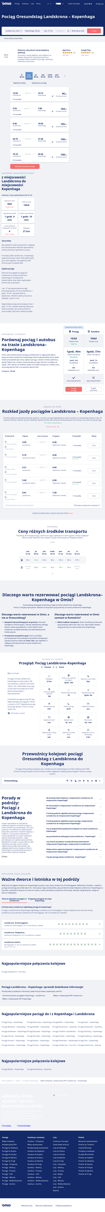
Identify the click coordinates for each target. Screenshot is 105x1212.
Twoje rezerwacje (74, 4)
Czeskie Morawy (84, 1148)
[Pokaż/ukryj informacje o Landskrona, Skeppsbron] (99, 934)
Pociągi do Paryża (9, 1154)
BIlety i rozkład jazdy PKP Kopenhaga (16, 999)
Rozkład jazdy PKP (9, 1144)
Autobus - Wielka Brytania (38, 1181)
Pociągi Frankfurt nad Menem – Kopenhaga (69, 1031)
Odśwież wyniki (51, 427)
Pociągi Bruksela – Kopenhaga (38, 1031)
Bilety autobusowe (35, 1144)
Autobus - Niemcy (35, 1167)
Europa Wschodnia (86, 1154)
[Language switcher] (60, 3)
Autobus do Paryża (35, 1158)
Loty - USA (57, 1177)
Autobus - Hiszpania (36, 1141)
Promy (38, 4)
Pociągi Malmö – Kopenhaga (38, 1040)
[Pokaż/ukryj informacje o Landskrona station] (99, 944)
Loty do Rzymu (59, 1151)
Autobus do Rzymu (35, 1154)
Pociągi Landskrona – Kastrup (89, 1045)
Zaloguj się (99, 4)
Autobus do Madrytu (36, 1151)
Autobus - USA (33, 1174)
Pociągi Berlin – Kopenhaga (63, 1022)
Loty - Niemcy (58, 1167)
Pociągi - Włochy (8, 1177)
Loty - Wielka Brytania (61, 1184)
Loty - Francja (58, 1171)
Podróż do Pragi (85, 1174)
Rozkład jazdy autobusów (38, 1148)
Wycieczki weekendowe (87, 1141)
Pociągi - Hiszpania (9, 1164)
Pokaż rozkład (9, 234)
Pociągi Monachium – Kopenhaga (65, 1027)
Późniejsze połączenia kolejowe (86, 505)
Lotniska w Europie (60, 1141)
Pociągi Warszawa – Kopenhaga (39, 1022)
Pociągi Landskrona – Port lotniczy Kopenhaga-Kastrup (23, 972)
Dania (18, 1081)
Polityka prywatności (64, 1206)
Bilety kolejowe (8, 1141)
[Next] (64, 75)
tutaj (71, 513)
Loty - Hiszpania (59, 1164)
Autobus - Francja (35, 1171)
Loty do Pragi (58, 1161)
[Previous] (21, 552)
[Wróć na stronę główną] (8, 3)
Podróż (81, 1137)
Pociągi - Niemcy (8, 1167)
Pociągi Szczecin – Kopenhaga (13, 1040)
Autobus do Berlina (35, 1161)
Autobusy (25, 4)
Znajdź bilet (10, 207)
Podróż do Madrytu (86, 1161)
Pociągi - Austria (8, 1184)
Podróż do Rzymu (85, 1164)
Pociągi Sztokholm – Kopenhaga (14, 1031)
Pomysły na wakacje (86, 1151)
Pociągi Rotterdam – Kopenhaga (65, 1040)
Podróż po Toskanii (86, 1144)
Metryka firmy (26, 1206)
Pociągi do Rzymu (9, 1151)
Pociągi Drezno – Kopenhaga (38, 1045)
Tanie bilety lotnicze (61, 1144)
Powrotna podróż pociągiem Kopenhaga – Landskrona (23, 995)
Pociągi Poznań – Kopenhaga (13, 1036)
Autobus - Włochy (35, 1177)
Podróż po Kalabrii (85, 1158)
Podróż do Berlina (85, 1171)
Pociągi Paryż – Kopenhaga (12, 1022)
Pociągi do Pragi (8, 1161)
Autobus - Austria (35, 1184)
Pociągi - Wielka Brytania (12, 1181)
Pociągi (17, 4)
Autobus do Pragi (35, 1164)
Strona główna (7, 1081)
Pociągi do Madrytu (10, 1148)
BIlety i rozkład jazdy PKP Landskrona (67, 995)
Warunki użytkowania (44, 1206)
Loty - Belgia (58, 1174)
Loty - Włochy (58, 1181)
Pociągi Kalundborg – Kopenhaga (40, 1069)
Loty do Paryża (59, 1154)
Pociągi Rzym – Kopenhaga (88, 1022)
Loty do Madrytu (59, 1148)
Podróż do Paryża (85, 1167)
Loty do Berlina (59, 1158)
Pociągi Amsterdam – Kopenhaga (91, 1027)
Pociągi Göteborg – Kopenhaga (90, 1036)
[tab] (19, 82)
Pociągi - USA (7, 1174)
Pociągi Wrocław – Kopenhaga (38, 1036)
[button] (48, 30)
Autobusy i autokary (36, 1137)
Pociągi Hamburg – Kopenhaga (90, 1031)
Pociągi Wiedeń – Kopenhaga (38, 1027)
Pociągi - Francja (8, 1171)
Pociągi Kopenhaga (30, 1081)
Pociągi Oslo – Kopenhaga (88, 1040)
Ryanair (56, 1190)
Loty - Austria (58, 1187)
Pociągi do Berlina (9, 1158)
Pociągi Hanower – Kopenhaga (13, 1045)
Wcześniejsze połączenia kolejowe (20, 505)
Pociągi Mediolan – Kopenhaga (14, 1027)
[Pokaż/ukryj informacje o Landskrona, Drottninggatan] (99, 924)
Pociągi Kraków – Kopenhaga (63, 1036)
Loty (32, 4)
